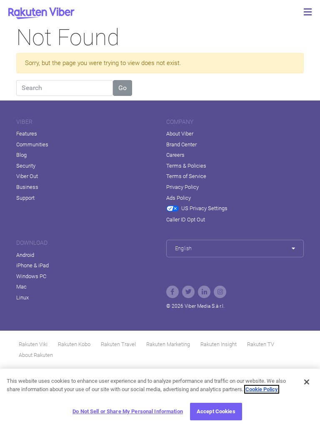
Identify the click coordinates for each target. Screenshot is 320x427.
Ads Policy (178, 198)
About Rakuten (36, 355)
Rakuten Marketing (168, 344)
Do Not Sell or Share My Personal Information (127, 411)
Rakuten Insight (218, 344)
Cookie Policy (261, 389)
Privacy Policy (182, 187)
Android (25, 255)
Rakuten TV (260, 344)
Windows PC (31, 276)
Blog (21, 155)
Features (26, 134)
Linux (22, 297)
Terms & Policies (186, 166)
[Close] (307, 382)
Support (25, 198)
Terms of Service (186, 176)
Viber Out (27, 176)
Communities (32, 144)
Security (25, 166)
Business (27, 187)
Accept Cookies (216, 411)
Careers (175, 155)
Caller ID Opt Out (185, 219)
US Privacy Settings (204, 208)
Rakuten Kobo (74, 344)
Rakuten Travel (118, 344)
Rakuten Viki (33, 344)
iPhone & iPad (32, 265)
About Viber (179, 134)
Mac (21, 287)
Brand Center (181, 144)
